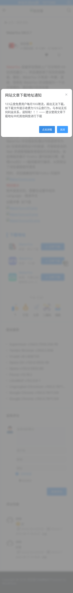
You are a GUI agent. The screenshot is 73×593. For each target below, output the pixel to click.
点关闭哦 (47, 129)
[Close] (66, 95)
